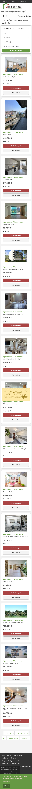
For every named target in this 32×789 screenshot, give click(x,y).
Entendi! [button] (6, 785)
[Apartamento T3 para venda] (16, 64)
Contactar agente (16, 88)
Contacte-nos (22, 1)
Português (21, 16)
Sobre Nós (13, 1)
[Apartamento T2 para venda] (16, 115)
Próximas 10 (25, 738)
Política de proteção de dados (9, 767)
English (28, 16)
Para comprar (6, 755)
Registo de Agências (9, 761)
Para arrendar (17, 755)
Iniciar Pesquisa (17, 50)
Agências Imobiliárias (9, 758)
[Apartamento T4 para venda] (16, 695)
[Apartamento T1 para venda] (16, 301)
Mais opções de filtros (10, 46)
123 (4, 738)
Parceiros (6, 1)
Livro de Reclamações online (9, 769)
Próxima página (13, 738)
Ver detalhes (16, 92)
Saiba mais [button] (6, 781)
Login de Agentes (25, 766)
